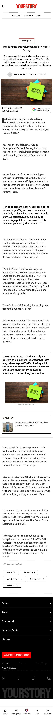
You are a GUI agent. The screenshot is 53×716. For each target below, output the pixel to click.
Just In (9, 572)
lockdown (10, 585)
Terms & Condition (9, 668)
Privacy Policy (41, 664)
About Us (5, 664)
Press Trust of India (24, 74)
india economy (12, 579)
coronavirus (36, 579)
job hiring (28, 572)
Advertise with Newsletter (16, 655)
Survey (25, 41)
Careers (22, 664)
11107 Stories (42, 74)
